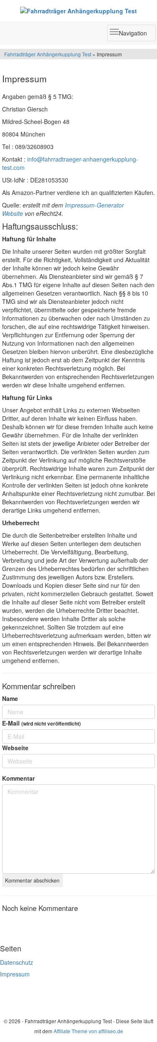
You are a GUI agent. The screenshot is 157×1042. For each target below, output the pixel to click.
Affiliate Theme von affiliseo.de (88, 1030)
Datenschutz (16, 962)
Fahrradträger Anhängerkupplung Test (47, 54)
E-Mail (41, 723)
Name (10, 698)
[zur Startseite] (78, 10)
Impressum (15, 974)
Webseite (15, 748)
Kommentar (18, 778)
